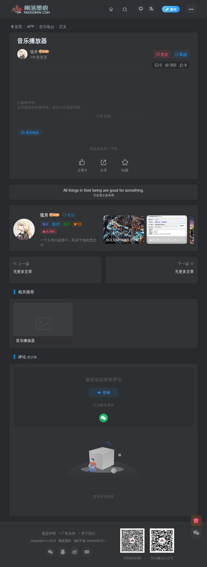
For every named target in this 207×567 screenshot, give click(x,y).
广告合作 (68, 533)
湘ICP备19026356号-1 (90, 540)
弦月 (34, 51)
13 (79, 224)
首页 (17, 26)
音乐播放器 (32, 40)
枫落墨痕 (64, 540)
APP (30, 26)
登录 (106, 392)
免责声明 (49, 533)
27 (58, 224)
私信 (183, 54)
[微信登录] (103, 418)
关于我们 (88, 533)
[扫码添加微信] (196, 533)
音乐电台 (46, 26)
